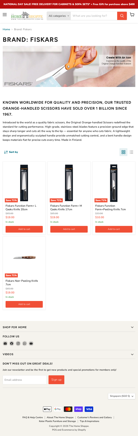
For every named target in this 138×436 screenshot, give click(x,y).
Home (6, 29)
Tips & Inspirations (89, 421)
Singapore (120, 396)
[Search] (122, 16)
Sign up (56, 380)
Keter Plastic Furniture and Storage (57, 421)
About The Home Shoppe (60, 417)
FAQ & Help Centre (32, 417)
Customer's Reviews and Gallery (94, 417)
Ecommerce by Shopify (74, 429)
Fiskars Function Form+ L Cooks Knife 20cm (21, 207)
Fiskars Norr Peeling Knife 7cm (22, 282)
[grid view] (123, 152)
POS (54, 429)
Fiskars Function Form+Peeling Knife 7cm (110, 207)
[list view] (131, 152)
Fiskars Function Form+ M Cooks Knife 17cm (66, 207)
